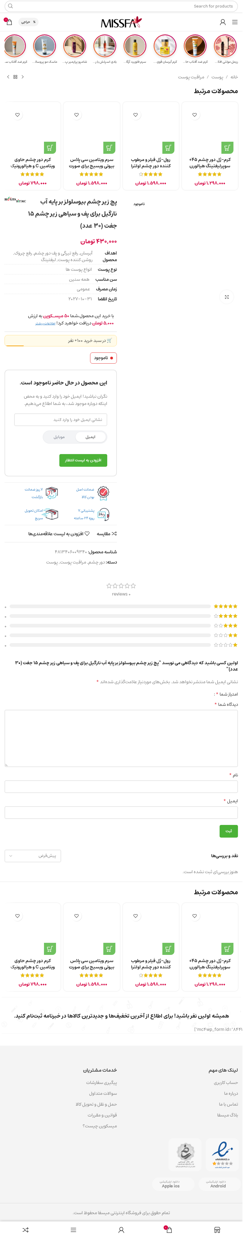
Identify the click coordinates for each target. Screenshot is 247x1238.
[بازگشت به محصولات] (15, 77)
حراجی (25, 22)
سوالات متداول (103, 1093)
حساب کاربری (226, 1083)
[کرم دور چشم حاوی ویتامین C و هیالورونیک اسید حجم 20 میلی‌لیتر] (32, 129)
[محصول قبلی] (22, 77)
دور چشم (96, 562)
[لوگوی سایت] (121, 22)
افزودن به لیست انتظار (83, 460)
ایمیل (90, 437)
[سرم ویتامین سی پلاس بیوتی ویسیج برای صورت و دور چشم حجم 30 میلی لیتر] (91, 129)
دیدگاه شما (226, 704)
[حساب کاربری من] (223, 22)
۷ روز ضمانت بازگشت (34, 493)
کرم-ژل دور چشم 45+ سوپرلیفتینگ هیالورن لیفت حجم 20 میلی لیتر (210, 166)
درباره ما (231, 1093)
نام (233, 775)
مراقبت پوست (191, 77)
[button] (227, 148)
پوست (217, 77)
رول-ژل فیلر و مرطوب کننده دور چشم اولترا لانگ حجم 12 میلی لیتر (150, 166)
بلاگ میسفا (227, 1115)
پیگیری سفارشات (101, 1083)
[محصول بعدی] (8, 77)
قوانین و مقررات (102, 1115)
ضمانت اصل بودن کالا (85, 493)
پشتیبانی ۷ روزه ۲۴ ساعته (84, 514)
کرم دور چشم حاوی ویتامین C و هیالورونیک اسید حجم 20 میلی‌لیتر (33, 166)
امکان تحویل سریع (34, 514)
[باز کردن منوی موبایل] (235, 22)
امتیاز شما (227, 694)
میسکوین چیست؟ (100, 1126)
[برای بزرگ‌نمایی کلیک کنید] (226, 297)
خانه (234, 77)
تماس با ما (228, 1104)
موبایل (59, 437)
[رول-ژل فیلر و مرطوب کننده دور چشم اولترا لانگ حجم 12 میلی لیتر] (150, 129)
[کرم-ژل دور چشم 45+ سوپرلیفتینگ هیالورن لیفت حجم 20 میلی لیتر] (209, 129)
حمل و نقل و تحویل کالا (96, 1104)
